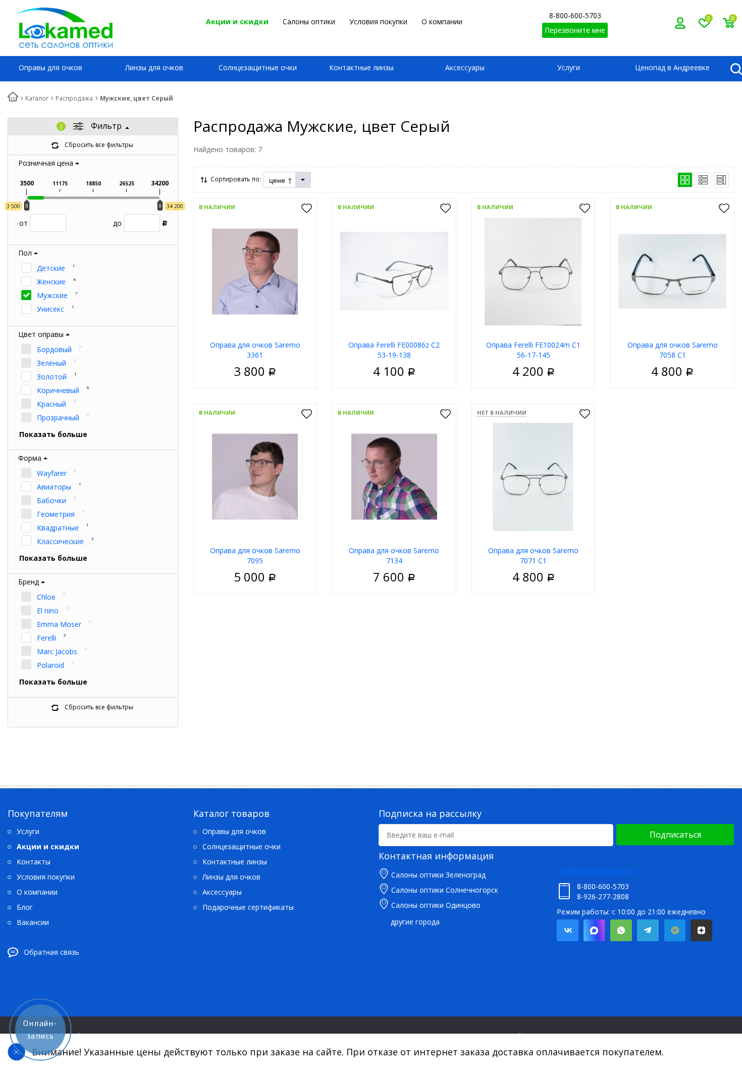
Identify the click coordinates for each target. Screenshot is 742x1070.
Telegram (648, 930)
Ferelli (46, 638)
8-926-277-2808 (603, 896)
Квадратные (58, 527)
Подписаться (675, 834)
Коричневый (58, 390)
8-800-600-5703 (575, 15)
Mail (674, 930)
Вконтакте (567, 930)
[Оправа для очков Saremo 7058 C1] (672, 270)
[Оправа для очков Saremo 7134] (394, 476)
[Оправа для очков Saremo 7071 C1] (534, 476)
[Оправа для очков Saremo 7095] (255, 476)
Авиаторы (54, 487)
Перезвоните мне (575, 30)
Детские (51, 268)
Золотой (52, 376)
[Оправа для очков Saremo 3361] (255, 270)
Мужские (52, 295)
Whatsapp (621, 930)
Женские (51, 281)
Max (594, 930)
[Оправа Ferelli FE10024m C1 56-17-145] (534, 270)
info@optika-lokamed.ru (596, 871)
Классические (60, 541)
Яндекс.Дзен (701, 930)
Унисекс (50, 309)
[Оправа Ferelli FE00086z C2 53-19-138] (394, 270)
